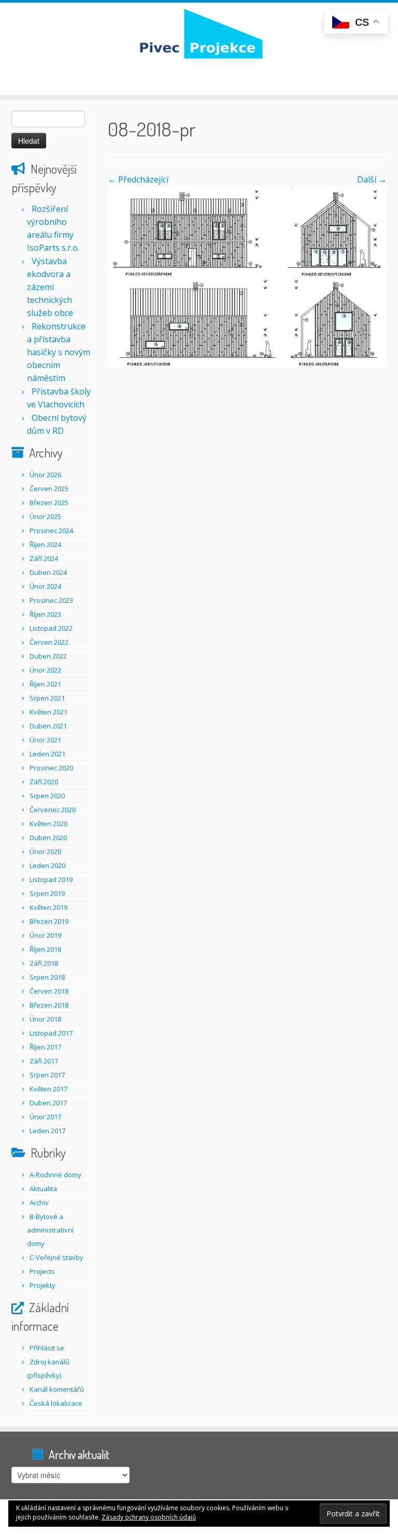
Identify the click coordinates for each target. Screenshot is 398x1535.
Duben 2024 (48, 572)
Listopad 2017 (51, 1033)
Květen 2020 (48, 823)
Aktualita (43, 1188)
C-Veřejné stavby (56, 1257)
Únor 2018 (45, 1019)
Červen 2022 (49, 642)
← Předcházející (138, 179)
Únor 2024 (45, 586)
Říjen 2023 (45, 614)
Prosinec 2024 (51, 530)
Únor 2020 (45, 851)
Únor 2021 (45, 739)
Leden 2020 (47, 865)
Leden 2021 (47, 753)
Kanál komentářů (57, 1389)
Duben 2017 (48, 1102)
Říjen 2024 (45, 544)
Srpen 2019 (47, 893)
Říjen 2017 (45, 1047)
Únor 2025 (45, 516)
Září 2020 (44, 781)
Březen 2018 (49, 1005)
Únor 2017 (45, 1116)
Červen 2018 (49, 991)
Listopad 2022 (51, 628)
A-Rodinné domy (55, 1174)
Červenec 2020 (53, 809)
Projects (42, 1271)
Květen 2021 (48, 712)
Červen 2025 (49, 488)
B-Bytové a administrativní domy (50, 1230)
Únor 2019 (45, 935)
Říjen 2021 (45, 684)
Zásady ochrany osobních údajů (149, 1517)
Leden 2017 (47, 1130)
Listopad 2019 (51, 879)
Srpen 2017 (47, 1075)
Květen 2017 (48, 1088)
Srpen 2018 (47, 977)
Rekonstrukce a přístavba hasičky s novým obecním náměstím (58, 352)
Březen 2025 (49, 502)
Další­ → (372, 179)
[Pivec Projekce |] (199, 33)
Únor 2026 (45, 474)
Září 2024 (44, 558)
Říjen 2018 (45, 949)
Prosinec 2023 (51, 600)
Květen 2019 (48, 907)
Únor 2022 (45, 670)
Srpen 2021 (47, 698)
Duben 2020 (48, 837)
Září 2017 (44, 1061)
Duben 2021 (48, 726)
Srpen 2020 (47, 795)
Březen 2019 (49, 921)
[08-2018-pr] (247, 276)
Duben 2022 (48, 656)
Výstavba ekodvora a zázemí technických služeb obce (50, 286)
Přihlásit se (47, 1347)
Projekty (42, 1285)
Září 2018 (44, 963)
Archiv (39, 1202)
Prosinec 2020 (51, 767)
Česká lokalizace (56, 1403)
